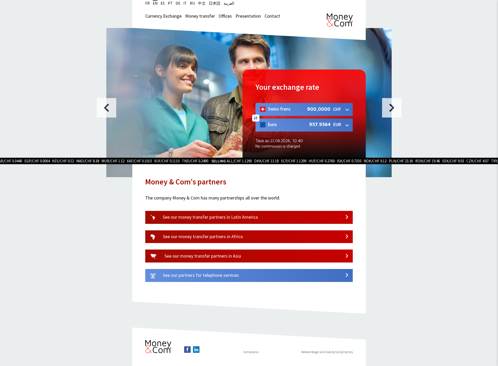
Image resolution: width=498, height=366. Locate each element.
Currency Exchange (163, 16)
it (185, 3)
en (155, 3)
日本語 (214, 3)
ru (192, 3)
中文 (202, 3)
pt (170, 3)
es (163, 3)
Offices (225, 16)
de (178, 3)
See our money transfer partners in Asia (202, 256)
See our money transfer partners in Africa (202, 236)
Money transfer (200, 16)
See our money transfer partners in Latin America (210, 217)
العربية (229, 3)
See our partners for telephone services (200, 275)
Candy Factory (344, 352)
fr (147, 3)
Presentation (248, 16)
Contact (272, 16)
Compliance (251, 352)
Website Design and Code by (318, 352)
